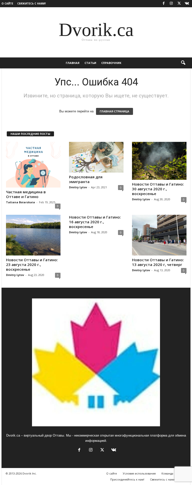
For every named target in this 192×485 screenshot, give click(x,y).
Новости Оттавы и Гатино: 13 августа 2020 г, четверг (158, 262)
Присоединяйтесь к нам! (127, 479)
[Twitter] (179, 3)
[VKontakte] (187, 3)
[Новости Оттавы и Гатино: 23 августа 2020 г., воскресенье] (33, 235)
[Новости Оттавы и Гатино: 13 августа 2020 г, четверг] (159, 235)
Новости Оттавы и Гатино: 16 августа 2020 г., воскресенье (95, 222)
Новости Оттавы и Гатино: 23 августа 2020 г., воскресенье (32, 264)
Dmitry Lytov (78, 187)
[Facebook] (163, 3)
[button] (183, 62)
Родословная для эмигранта (85, 179)
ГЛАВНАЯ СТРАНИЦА (114, 111)
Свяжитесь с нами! (31, 3)
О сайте (7, 3)
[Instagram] (171, 3)
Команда (167, 473)
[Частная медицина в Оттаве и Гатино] (33, 165)
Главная (73, 63)
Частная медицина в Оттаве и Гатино (26, 194)
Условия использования (139, 473)
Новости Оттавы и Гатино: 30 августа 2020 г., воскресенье (158, 189)
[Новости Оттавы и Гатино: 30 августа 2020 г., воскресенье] (159, 161)
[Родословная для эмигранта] (96, 157)
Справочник (111, 63)
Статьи (90, 63)
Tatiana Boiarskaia (20, 202)
